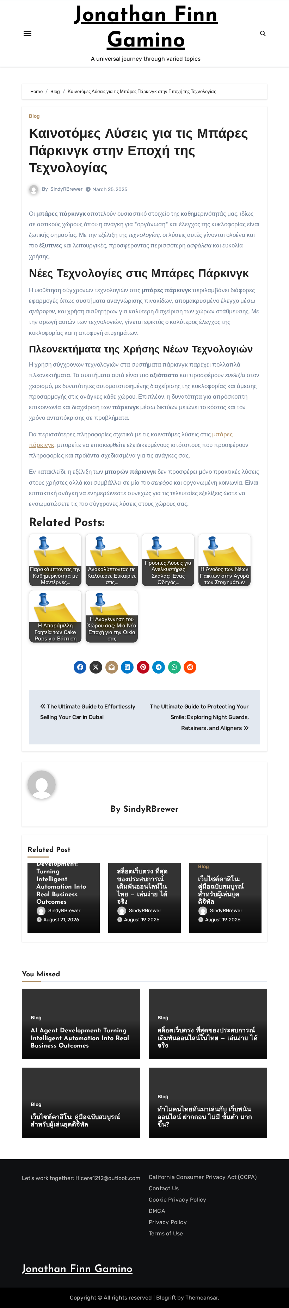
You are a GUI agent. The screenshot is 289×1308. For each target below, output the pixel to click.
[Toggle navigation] (27, 33)
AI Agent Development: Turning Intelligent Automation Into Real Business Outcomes (61, 880)
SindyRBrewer (66, 189)
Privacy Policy (168, 1222)
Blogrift (166, 1297)
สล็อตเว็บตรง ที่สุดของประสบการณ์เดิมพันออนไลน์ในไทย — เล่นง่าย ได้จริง (142, 887)
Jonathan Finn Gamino (77, 1269)
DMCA (157, 1211)
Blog (34, 116)
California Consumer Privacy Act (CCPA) (203, 1177)
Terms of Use (166, 1233)
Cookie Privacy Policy (177, 1199)
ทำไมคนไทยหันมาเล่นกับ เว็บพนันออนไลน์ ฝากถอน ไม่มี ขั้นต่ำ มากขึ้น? (205, 1117)
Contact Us (164, 1188)
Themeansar (201, 1297)
